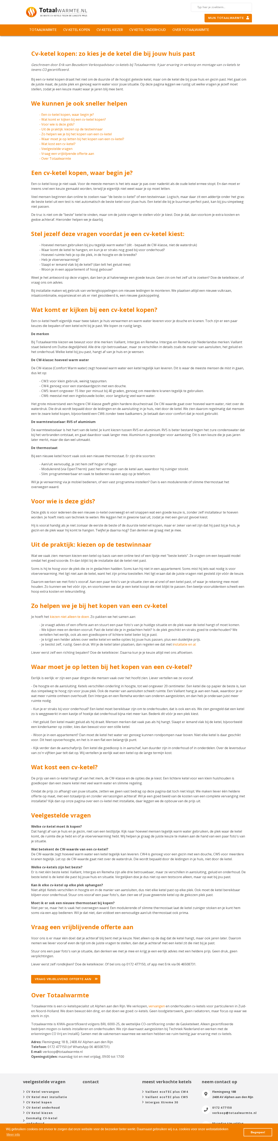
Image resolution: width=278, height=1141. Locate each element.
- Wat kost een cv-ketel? (57, 144)
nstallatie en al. (184, 644)
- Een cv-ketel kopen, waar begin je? (66, 114)
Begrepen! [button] (258, 1132)
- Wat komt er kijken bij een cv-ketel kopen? (72, 119)
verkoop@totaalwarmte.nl (234, 1113)
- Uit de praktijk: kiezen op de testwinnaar (71, 129)
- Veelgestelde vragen (55, 148)
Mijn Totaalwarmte (226, 18)
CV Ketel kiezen (39, 1113)
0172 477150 (222, 1107)
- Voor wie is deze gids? (56, 124)
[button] (65, 979)
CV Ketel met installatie (46, 1097)
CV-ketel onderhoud (43, 1107)
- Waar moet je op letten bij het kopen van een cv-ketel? (81, 139)
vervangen (157, 1006)
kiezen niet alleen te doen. (69, 616)
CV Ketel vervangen (42, 1092)
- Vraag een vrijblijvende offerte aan (66, 153)
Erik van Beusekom (73, 64)
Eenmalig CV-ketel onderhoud (41, 1120)
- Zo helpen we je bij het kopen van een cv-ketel (75, 134)
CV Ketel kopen (39, 1102)
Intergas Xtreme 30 (161, 1102)
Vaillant (119, 342)
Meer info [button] (13, 1134)
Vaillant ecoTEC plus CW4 (166, 1092)
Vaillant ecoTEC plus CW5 (166, 1097)
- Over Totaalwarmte (55, 158)
